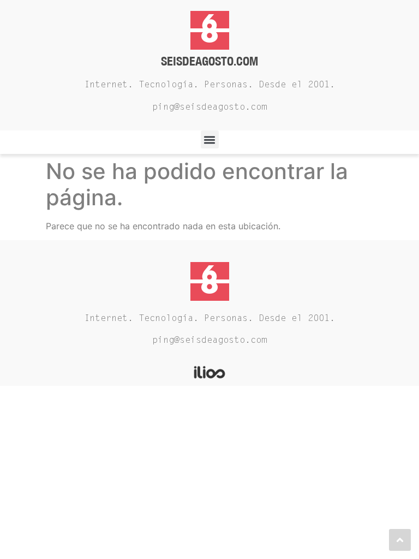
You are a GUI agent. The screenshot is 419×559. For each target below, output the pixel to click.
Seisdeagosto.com (209, 60)
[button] (210, 139)
